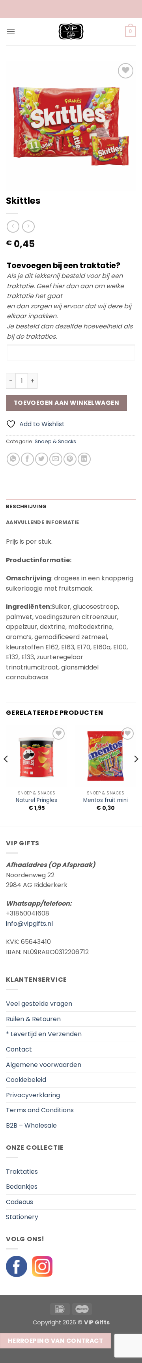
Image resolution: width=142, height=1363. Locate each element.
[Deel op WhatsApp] (13, 459)
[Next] (135, 775)
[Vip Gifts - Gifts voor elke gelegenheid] (71, 31)
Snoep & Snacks (55, 441)
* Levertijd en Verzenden (44, 1034)
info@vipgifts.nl (29, 923)
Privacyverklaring (33, 1095)
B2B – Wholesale (31, 1125)
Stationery (22, 1216)
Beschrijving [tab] (26, 506)
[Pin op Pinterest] (70, 459)
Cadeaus (19, 1201)
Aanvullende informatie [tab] (42, 522)
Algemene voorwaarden (43, 1064)
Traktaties (22, 1171)
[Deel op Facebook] (27, 459)
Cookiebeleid (26, 1079)
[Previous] (6, 775)
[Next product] (13, 226)
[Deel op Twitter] (41, 459)
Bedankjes (21, 1186)
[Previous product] (28, 226)
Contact (19, 1049)
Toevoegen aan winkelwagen (67, 403)
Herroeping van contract (55, 1341)
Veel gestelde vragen (39, 1003)
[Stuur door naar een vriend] (55, 459)
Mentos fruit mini (105, 800)
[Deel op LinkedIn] (84, 459)
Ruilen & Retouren (33, 1019)
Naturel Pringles (36, 800)
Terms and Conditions (40, 1110)
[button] (10, 31)
